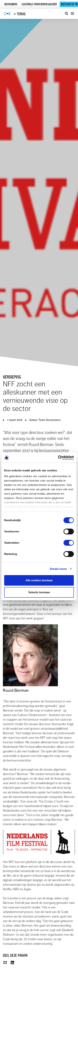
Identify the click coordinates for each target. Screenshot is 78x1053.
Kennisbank (10, 4)
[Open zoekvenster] (66, 13)
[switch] (68, 531)
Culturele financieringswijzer (39, 4)
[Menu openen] (72, 13)
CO (7, 14)
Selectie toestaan (39, 592)
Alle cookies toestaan (39, 580)
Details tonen (58, 568)
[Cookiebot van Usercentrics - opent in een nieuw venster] (58, 457)
